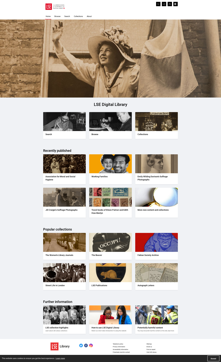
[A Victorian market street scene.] (64, 272)
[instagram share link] (91, 345)
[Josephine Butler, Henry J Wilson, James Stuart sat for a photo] (64, 163)
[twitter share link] (81, 345)
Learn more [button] (60, 358)
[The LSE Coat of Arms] (110, 272)
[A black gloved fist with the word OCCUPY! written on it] (110, 242)
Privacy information (119, 347)
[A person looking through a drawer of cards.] (110, 121)
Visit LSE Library (152, 352)
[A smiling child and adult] (110, 163)
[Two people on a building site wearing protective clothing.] (156, 314)
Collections (78, 16)
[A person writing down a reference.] (64, 121)
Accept (213, 358)
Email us (149, 347)
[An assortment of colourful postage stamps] (110, 197)
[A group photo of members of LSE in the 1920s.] (64, 314)
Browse (57, 16)
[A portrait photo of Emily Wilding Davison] (156, 163)
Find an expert (151, 349)
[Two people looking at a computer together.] (110, 314)
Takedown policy (118, 344)
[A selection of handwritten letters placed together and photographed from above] (156, 272)
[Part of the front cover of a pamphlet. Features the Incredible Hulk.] (156, 242)
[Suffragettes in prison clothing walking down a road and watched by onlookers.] (64, 242)
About (89, 16)
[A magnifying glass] (156, 197)
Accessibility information (120, 349)
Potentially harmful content (121, 352)
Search (67, 16)
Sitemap (149, 344)
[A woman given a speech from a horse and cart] (64, 197)
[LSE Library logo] (60, 346)
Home (48, 16)
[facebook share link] (86, 345)
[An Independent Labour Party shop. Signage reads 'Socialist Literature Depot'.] (156, 121)
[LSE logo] (54, 6)
